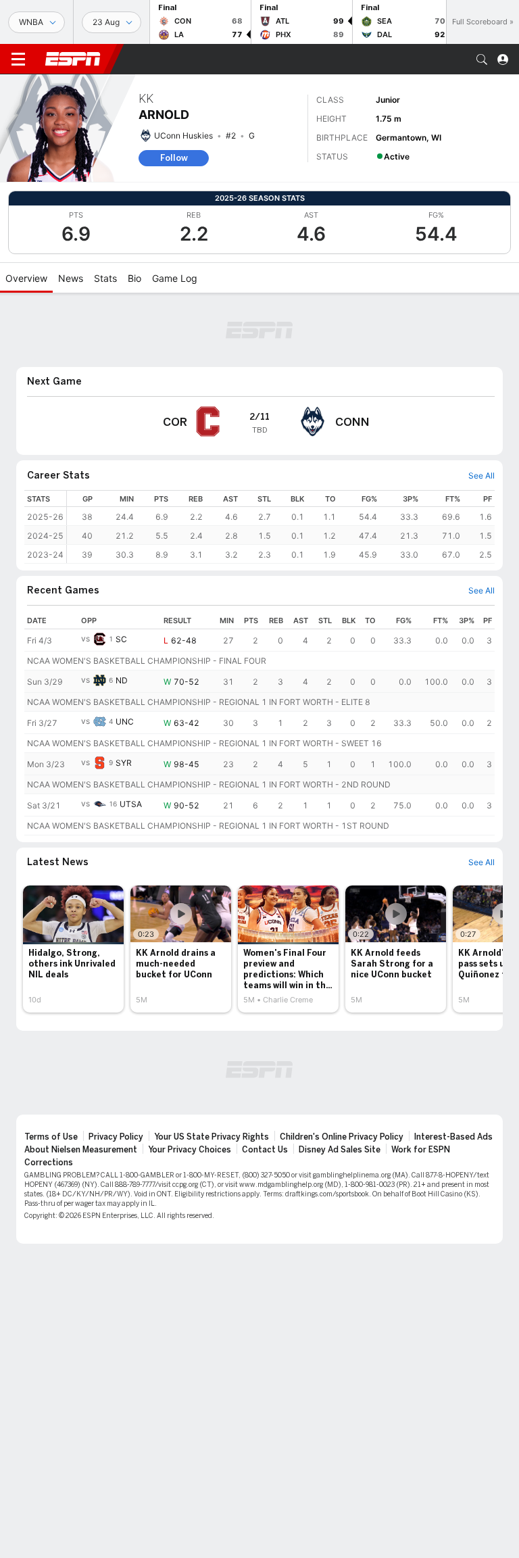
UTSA (131, 804)
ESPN (73, 59)
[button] (481, 59)
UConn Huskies (183, 135)
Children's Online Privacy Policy (341, 1137)
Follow (174, 158)
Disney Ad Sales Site (339, 1149)
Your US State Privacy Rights (211, 1137)
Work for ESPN (420, 1149)
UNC (125, 721)
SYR (124, 763)
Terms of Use (51, 1137)
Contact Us (265, 1149)
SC (121, 639)
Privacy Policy (116, 1137)
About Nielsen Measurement (80, 1149)
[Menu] (18, 59)
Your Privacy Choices (189, 1149)
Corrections (48, 1162)
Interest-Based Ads (453, 1137)
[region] (281, 527)
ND (122, 680)
